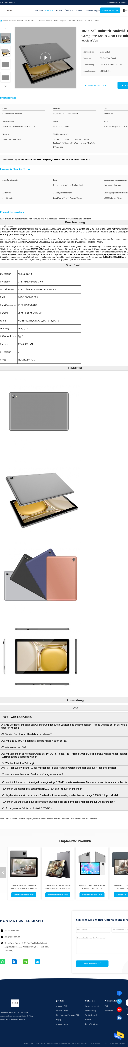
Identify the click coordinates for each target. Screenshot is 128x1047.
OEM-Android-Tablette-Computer (83, 819)
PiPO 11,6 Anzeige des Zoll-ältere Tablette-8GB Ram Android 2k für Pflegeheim (23, 888)
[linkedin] (119, 1018)
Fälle (106, 1006)
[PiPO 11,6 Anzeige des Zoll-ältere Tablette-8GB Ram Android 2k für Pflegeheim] (24, 864)
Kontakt (79, 10)
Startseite (38, 10)
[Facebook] (119, 993)
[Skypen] (17, 964)
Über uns (69, 10)
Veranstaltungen (91, 10)
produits (12, 21)
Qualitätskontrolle (91, 1015)
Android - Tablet (23, 21)
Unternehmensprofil (92, 1006)
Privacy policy (29, 1043)
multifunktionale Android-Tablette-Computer (51, 819)
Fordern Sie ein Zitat (110, 10)
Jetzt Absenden (91, 963)
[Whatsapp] (6, 964)
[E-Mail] (40, 964)
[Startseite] (10, 10)
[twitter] (119, 1001)
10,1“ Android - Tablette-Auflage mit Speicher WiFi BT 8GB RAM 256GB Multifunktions (57, 888)
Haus (5, 21)
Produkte (49, 10)
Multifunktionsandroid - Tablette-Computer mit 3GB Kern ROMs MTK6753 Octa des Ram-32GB (92, 888)
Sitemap (88, 1020)
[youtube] (119, 1009)
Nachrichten (109, 1011)
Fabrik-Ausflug (90, 1011)
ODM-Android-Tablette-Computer (18, 819)
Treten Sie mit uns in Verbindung (102, 85)
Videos (59, 10)
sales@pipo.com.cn (12, 937)
